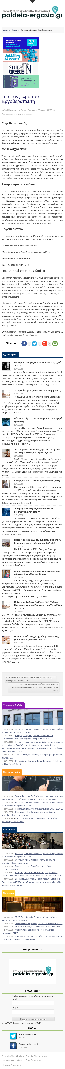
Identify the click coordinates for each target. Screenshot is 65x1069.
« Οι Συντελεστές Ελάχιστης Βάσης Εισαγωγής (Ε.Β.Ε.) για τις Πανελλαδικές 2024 (29, 679)
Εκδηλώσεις (9, 829)
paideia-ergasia (11, 110)
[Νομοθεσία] (32, 904)
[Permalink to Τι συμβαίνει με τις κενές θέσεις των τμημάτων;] (6, 393)
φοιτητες (29, 114)
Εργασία (15, 30)
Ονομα (15, 1008)
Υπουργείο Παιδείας (13, 705)
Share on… (13, 343)
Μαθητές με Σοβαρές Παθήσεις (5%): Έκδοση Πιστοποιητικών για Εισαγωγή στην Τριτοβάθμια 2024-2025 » (35, 687)
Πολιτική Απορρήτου (12, 1065)
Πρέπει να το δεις (11, 772)
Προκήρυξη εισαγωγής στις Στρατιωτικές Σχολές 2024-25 (39, 809)
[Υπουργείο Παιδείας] (32, 717)
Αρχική (6, 30)
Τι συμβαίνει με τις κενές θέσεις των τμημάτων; (37, 390)
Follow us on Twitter (27, 1034)
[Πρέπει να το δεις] (32, 783)
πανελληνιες (20, 114)
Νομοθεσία (8, 893)
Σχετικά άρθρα (10, 354)
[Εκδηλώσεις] (32, 841)
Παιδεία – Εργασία (25, 1056)
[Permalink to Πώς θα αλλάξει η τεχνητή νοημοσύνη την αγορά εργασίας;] (6, 421)
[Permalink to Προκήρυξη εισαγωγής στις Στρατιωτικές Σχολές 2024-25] (6, 365)
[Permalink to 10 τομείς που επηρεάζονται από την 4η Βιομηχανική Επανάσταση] (6, 512)
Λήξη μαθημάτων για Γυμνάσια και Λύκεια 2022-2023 (37, 927)
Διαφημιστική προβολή (13, 1060)
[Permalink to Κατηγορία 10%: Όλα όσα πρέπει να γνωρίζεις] (6, 484)
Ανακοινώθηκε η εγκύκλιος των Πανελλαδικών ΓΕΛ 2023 (38, 924)
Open (32, 1)
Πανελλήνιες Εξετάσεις (36, 110)
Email (14, 999)
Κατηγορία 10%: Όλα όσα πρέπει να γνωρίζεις (37, 481)
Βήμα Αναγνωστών (34, 1060)
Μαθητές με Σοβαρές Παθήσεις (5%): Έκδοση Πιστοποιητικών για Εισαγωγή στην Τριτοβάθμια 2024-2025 (38, 605)
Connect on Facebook (28, 1044)
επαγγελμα (10, 114)
